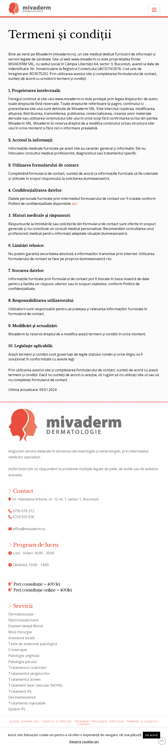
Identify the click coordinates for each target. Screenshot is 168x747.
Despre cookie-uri (84, 741)
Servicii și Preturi (57, 721)
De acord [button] (151, 735)
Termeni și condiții (142, 721)
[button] (154, 10)
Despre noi (31, 721)
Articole (117, 721)
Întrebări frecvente (91, 721)
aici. (75, 203)
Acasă (14, 721)
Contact (84, 724)
